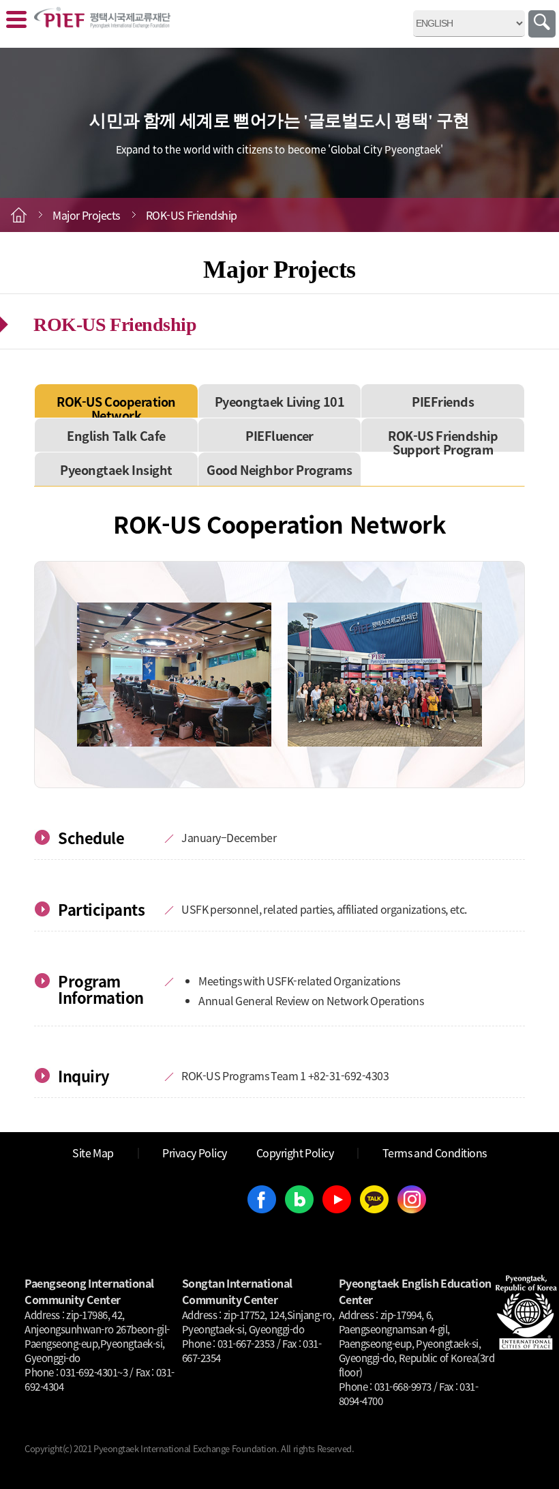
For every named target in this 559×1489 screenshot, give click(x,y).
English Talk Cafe (116, 435)
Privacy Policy (194, 1152)
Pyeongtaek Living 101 (280, 401)
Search (542, 24)
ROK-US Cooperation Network (116, 408)
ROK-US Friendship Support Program (443, 442)
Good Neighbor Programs (279, 469)
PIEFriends (443, 401)
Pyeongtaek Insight (116, 469)
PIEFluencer (279, 435)
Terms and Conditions (434, 1152)
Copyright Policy (295, 1152)
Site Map (93, 1152)
